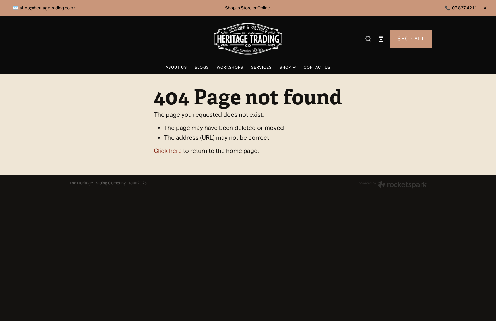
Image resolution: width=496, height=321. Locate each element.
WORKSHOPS (230, 67)
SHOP (286, 67)
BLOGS (202, 67)
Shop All (411, 38)
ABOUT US (176, 67)
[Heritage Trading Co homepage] (248, 39)
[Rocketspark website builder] (393, 185)
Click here (168, 151)
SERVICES (261, 67)
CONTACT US (317, 67)
